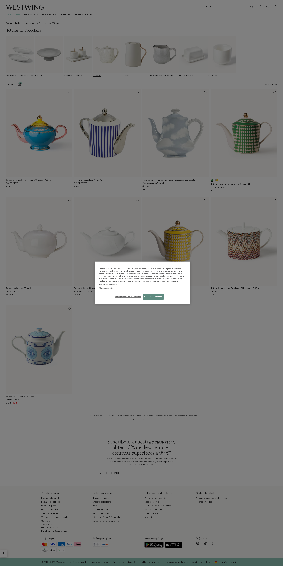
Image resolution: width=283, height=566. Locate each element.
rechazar (146, 281)
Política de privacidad (108, 284)
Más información (106, 288)
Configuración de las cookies (128, 296)
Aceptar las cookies (153, 297)
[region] (142, 283)
